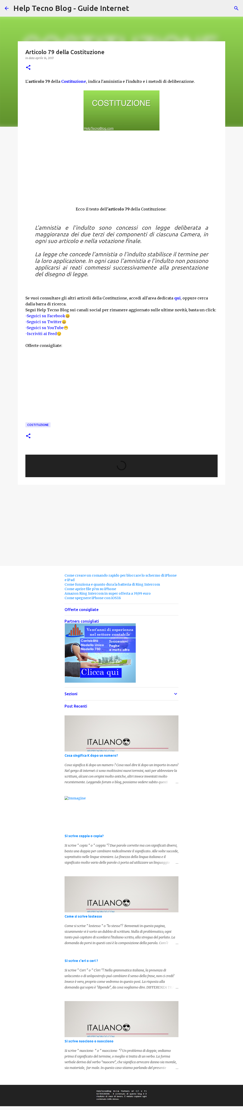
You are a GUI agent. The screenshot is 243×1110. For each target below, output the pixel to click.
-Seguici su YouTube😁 (46, 327)
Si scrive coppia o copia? (84, 836)
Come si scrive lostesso (83, 916)
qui (177, 298)
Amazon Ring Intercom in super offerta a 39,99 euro (108, 593)
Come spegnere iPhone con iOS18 (93, 598)
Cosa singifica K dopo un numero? (91, 755)
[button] (28, 68)
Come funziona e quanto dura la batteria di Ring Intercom (112, 584)
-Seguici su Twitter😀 (45, 321)
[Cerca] (236, 8)
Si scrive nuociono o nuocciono (89, 1041)
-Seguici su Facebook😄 (47, 315)
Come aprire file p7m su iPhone (90, 589)
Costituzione (73, 81)
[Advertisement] (121, 171)
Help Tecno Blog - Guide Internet (71, 8)
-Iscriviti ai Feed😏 (43, 333)
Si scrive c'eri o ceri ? (81, 961)
